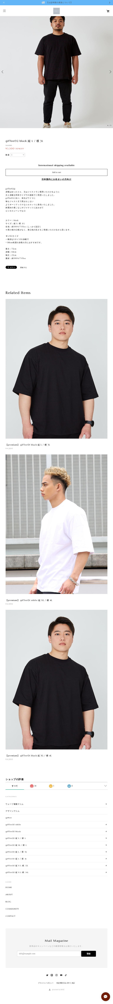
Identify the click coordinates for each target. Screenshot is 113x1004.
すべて (15, 786)
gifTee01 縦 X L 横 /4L (17, 872)
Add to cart (56, 172)
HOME (9, 887)
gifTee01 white (13, 824)
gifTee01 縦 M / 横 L (16, 845)
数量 (8, 155)
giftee (9, 818)
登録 (88, 954)
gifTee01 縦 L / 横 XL (16, 852)
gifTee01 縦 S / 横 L (16, 838)
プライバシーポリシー (45, 983)
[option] (56, 72)
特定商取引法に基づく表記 (65, 983)
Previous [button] (3, 72)
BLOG (8, 902)
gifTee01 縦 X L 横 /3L (17, 865)
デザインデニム (13, 811)
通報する (23, 267)
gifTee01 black (13, 831)
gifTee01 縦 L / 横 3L (16, 859)
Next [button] (110, 72)
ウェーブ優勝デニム (15, 804)
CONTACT (10, 916)
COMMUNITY (12, 909)
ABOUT (9, 895)
